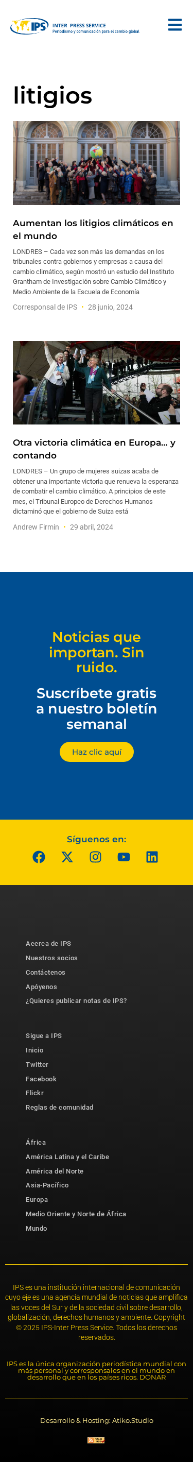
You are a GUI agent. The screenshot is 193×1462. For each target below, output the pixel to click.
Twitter (37, 1064)
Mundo (36, 1228)
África (36, 1142)
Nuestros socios (52, 958)
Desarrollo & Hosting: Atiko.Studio (96, 1420)
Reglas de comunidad (60, 1107)
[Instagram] (95, 857)
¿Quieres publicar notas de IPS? (76, 1001)
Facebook (41, 1079)
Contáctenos (46, 972)
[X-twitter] (67, 857)
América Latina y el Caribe (67, 1157)
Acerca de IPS (49, 943)
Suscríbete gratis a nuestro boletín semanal (96, 708)
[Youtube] (123, 857)
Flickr (35, 1093)
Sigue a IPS (44, 1036)
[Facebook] (38, 857)
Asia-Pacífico (47, 1185)
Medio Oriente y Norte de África (76, 1214)
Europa (37, 1199)
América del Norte (55, 1171)
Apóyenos (41, 987)
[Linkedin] (152, 857)
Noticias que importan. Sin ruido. (97, 652)
